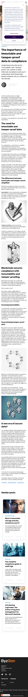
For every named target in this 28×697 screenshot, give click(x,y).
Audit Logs (4, 482)
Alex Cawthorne (13, 84)
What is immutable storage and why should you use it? (12, 520)
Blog (2, 682)
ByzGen (12, 682)
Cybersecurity (20, 482)
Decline (14, 40)
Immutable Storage (12, 482)
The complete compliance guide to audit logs (13, 564)
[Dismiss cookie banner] (23, 5)
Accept (14, 37)
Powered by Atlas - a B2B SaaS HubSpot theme (14, 695)
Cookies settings (14, 33)
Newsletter (3, 684)
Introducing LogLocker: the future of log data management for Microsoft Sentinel (12, 609)
